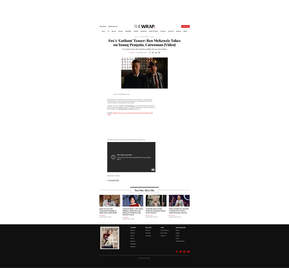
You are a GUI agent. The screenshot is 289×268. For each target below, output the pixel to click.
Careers (132, 238)
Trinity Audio (121, 94)
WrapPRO (128, 31)
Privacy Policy (164, 233)
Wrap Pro (148, 227)
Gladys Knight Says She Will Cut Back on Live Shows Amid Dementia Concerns (178, 211)
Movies (114, 31)
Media (185, 31)
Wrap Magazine (181, 227)
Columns (163, 31)
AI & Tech (171, 31)
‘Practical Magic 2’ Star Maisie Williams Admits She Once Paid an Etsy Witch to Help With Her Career (133, 212)
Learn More (148, 235)
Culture (152, 36)
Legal (162, 227)
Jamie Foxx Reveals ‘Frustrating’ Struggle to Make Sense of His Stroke (108, 211)
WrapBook (132, 246)
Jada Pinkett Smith (122, 109)
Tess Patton (172, 215)
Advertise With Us (180, 241)
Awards (120, 31)
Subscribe (185, 26)
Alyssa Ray (103, 215)
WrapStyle (144, 31)
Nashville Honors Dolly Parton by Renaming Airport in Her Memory (155, 211)
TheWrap (133, 227)
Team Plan (148, 233)
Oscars (177, 238)
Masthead (132, 241)
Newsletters (114, 26)
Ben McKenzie (130, 106)
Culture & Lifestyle (144, 36)
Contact (132, 235)
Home (136, 36)
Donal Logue (132, 109)
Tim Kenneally (132, 52)
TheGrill (135, 31)
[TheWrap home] (144, 26)
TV (108, 31)
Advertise (132, 233)
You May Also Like (144, 190)
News (103, 31)
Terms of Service (165, 230)
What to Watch (153, 31)
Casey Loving (149, 215)
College (177, 233)
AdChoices (163, 235)
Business (178, 31)
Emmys (177, 235)
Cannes (177, 230)
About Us (132, 230)
